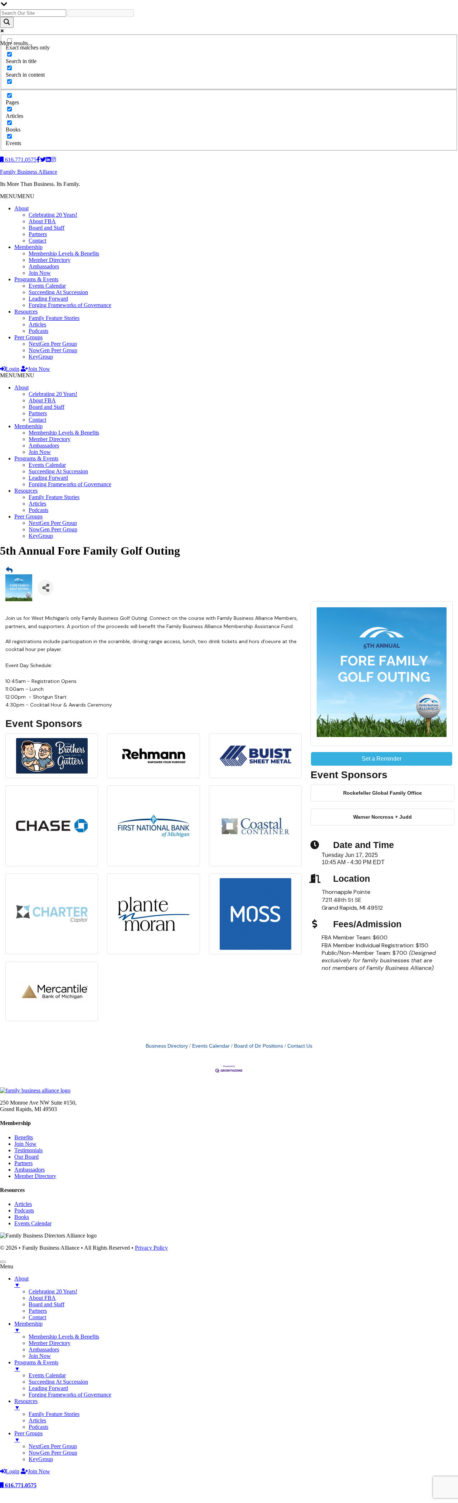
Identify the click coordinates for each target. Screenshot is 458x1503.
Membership (28, 247)
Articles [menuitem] (37, 1420)
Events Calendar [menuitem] (47, 1375)
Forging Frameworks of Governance (70, 305)
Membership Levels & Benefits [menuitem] (64, 1337)
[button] (17, 196)
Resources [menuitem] (26, 1404)
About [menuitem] (21, 1281)
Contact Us (299, 1046)
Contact (37, 241)
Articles (37, 324)
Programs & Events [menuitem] (36, 1365)
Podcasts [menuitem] (38, 1427)
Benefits (23, 1137)
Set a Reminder (381, 759)
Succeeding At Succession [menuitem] (58, 1382)
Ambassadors (44, 266)
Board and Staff (46, 228)
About (21, 208)
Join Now (40, 273)
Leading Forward (48, 299)
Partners (38, 234)
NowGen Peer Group (53, 350)
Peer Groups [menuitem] (28, 1436)
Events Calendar (47, 286)
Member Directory (49, 260)
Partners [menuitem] (38, 1311)
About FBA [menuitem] (42, 1298)
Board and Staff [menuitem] (46, 1304)
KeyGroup (41, 357)
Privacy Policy (151, 1248)
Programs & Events (36, 279)
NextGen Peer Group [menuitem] (53, 1446)
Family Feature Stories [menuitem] (54, 1414)
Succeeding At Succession (58, 292)
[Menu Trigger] (3, 1262)
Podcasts (38, 331)
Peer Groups (28, 337)
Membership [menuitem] (28, 1327)
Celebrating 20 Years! (53, 215)
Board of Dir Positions (258, 1046)
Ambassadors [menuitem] (44, 1349)
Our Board (26, 1157)
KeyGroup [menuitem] (41, 1459)
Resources (26, 311)
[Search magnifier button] (7, 22)
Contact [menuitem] (37, 1317)
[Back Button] (9, 570)
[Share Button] (46, 588)
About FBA (42, 221)
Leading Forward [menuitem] (48, 1388)
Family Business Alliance (28, 172)
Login (12, 369)
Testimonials (28, 1150)
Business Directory (167, 1046)
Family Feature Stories (54, 318)
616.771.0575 (20, 1485)
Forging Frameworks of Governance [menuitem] (70, 1395)
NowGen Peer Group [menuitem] (53, 1453)
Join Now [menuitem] (40, 1356)
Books (21, 1217)
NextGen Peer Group (53, 344)
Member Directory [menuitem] (49, 1343)
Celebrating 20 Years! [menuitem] (53, 1291)
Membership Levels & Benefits (64, 253)
